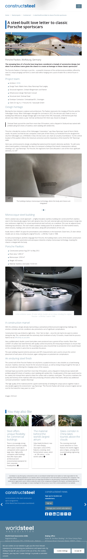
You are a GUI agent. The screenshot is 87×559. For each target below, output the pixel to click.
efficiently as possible (22, 335)
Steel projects (16, 15)
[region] (43, 550)
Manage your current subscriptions (58, 506)
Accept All (78, 551)
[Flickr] (65, 511)
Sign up (49, 501)
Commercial (27, 15)
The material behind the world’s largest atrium (41, 433)
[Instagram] (61, 511)
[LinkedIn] (54, 511)
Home (7, 15)
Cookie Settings (62, 551)
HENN (18, 83)
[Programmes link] (20, 490)
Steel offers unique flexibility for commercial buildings (16, 433)
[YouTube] (58, 511)
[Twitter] (50, 511)
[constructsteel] (20, 6)
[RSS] (69, 511)
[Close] (84, 543)
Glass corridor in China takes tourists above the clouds (70, 433)
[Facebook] (47, 511)
